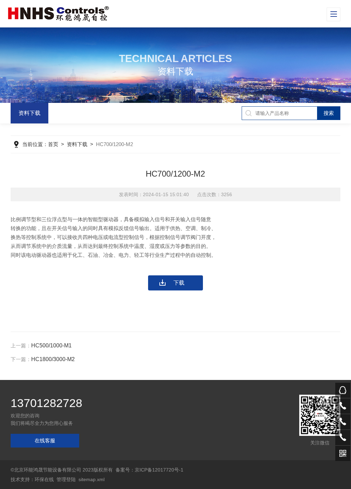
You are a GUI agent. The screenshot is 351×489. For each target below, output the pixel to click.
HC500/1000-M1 (51, 345)
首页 (53, 144)
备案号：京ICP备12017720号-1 (149, 470)
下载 (178, 283)
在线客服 (45, 440)
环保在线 (44, 479)
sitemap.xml (91, 479)
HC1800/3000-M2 (53, 359)
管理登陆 (66, 479)
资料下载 (29, 113)
